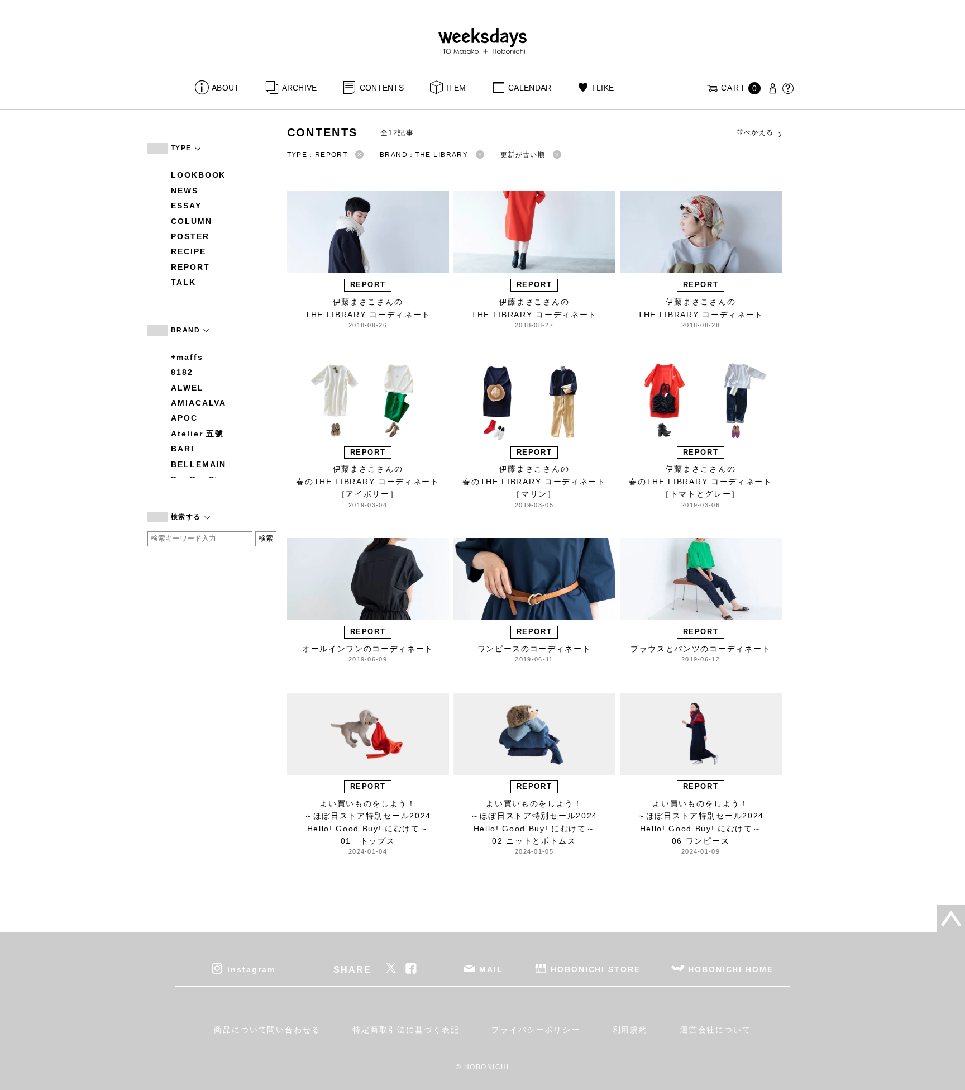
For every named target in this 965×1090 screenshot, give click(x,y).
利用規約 (630, 1029)
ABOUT (225, 87)
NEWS (184, 190)
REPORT (190, 267)
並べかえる (755, 132)
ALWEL (187, 387)
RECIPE (188, 251)
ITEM (456, 87)
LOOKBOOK (198, 174)
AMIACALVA (198, 402)
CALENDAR (529, 87)
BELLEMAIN (198, 464)
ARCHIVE (299, 87)
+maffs (187, 357)
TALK (183, 282)
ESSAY (186, 205)
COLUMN (191, 221)
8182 (182, 372)
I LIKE (603, 87)
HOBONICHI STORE (596, 969)
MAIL (491, 969)
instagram (251, 969)
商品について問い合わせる (267, 1029)
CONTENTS (382, 87)
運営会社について (715, 1029)
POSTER (190, 236)
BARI (182, 448)
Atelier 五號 (197, 433)
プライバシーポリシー (535, 1029)
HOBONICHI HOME (730, 969)
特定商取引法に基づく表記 (405, 1029)
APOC (184, 417)
